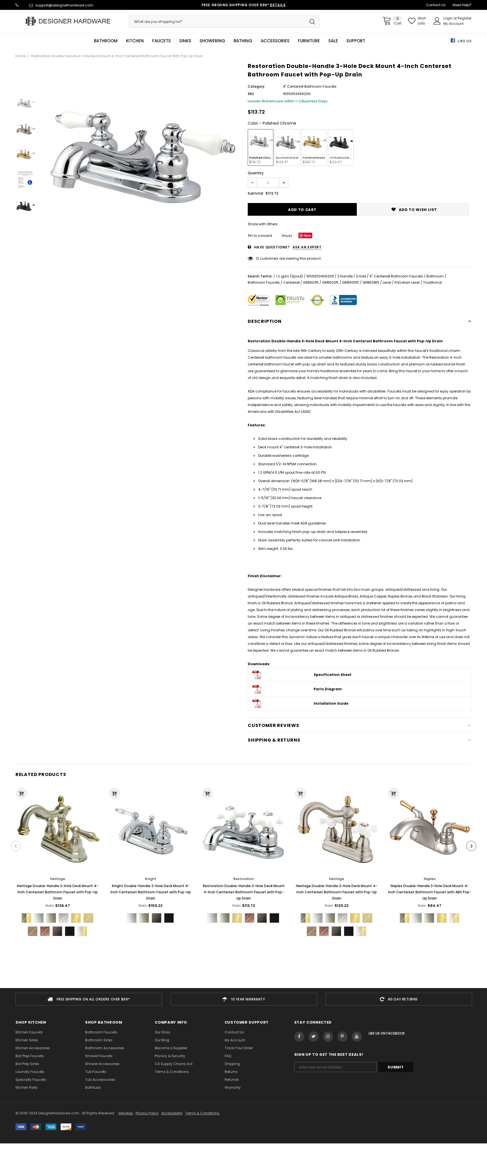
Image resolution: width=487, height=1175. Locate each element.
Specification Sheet (332, 674)
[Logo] (68, 21)
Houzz (287, 235)
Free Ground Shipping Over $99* (244, 5)
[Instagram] (328, 1036)
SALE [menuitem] (333, 41)
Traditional (432, 282)
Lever (387, 282)
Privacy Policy (147, 1113)
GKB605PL (350, 282)
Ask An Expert (307, 247)
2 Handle (345, 276)
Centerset (291, 282)
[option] (140, 163)
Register (464, 18)
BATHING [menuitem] (243, 41)
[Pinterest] (342, 1036)
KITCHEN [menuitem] (135, 41)
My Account (453, 23)
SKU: (251, 93)
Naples (430, 878)
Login (448, 18)
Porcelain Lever (407, 282)
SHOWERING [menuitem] (212, 41)
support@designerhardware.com (64, 5)
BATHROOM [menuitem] (106, 41)
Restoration (243, 878)
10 (257, 258)
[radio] (260, 147)
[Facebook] (299, 1036)
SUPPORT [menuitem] (355, 41)
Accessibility (172, 1113)
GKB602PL (330, 282)
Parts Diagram (328, 689)
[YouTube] (357, 1036)
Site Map (125, 1113)
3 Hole (361, 276)
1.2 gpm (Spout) (289, 276)
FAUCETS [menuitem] (161, 41)
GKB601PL (311, 282)
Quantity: (256, 173)
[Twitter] (314, 1036)
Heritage (57, 878)
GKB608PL (370, 282)
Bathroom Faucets (264, 282)
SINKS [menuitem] (185, 41)
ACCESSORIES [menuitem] (275, 41)
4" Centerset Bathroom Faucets (396, 276)
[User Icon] (437, 21)
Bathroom (435, 276)
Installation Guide (331, 703)
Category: (256, 86)
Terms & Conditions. (202, 1113)
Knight (150, 878)
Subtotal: (256, 193)
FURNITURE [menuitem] (309, 41)
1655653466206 (320, 276)
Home (21, 56)
